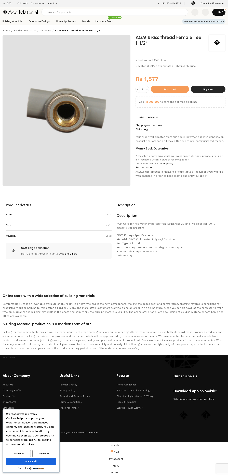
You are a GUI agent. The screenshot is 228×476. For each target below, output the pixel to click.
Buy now (208, 89)
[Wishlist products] (195, 12)
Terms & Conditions (71, 401)
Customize (18, 453)
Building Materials (25, 30)
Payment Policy (68, 384)
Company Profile (12, 390)
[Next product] (223, 31)
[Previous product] (215, 31)
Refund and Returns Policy (75, 396)
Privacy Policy (67, 390)
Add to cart (170, 89)
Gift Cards (8, 407)
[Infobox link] (169, 3)
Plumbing (45, 30)
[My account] (205, 12)
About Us (8, 384)
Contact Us (9, 396)
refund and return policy (159, 163)
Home (6, 30)
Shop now (71, 253)
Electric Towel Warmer (129, 407)
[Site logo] (20, 12)
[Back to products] (219, 31)
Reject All (44, 453)
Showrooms (9, 401)
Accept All (31, 461)
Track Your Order (69, 407)
